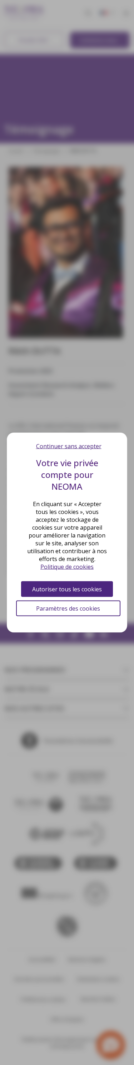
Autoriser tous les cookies (67, 589)
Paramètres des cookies (68, 608)
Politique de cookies (67, 567)
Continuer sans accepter (68, 446)
